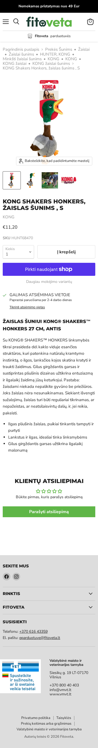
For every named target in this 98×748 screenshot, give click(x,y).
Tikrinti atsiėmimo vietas (27, 307)
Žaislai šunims (21, 54)
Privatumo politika (35, 717)
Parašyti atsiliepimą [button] (49, 512)
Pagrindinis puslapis (21, 49)
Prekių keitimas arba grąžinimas (46, 723)
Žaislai (84, 49)
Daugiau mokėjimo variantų (49, 282)
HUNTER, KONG (55, 54)
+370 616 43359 (33, 631)
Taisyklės (63, 717)
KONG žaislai (14, 63)
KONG (53, 59)
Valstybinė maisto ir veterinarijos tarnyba (49, 729)
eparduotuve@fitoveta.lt (39, 637)
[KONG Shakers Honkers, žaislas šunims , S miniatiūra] (11, 180)
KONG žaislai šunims (51, 63)
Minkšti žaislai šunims (22, 59)
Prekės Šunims (58, 49)
